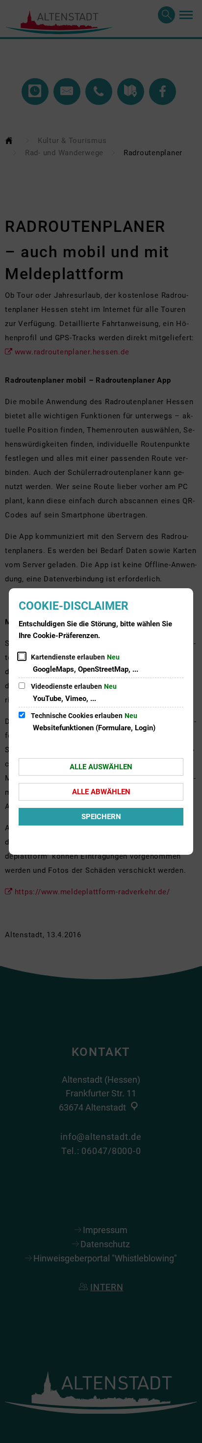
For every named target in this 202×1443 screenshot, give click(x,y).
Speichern (101, 816)
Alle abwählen (101, 791)
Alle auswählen (101, 767)
